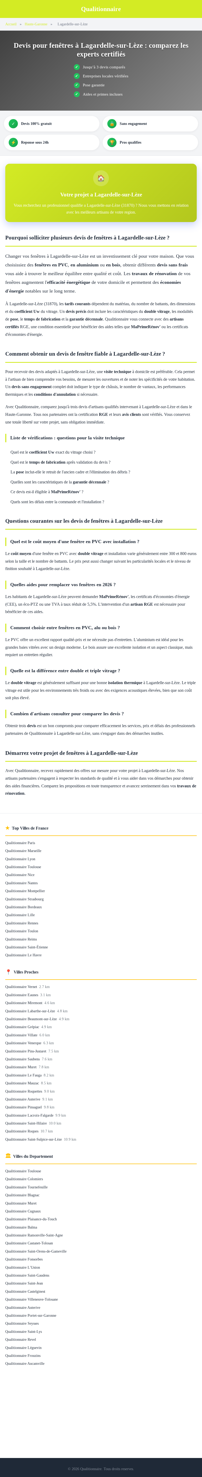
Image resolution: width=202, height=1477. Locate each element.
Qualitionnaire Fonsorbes (24, 1259)
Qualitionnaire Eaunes (22, 995)
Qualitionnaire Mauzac (22, 1083)
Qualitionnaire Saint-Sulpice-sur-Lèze (34, 1139)
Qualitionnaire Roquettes (24, 1091)
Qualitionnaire (101, 9)
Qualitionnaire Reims (21, 939)
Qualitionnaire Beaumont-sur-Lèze (31, 1019)
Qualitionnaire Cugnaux (23, 1211)
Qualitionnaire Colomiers (24, 1179)
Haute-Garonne (36, 24)
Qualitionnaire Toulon (21, 931)
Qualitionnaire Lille (20, 915)
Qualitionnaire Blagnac (22, 1195)
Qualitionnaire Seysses (22, 1323)
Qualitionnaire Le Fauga (24, 1075)
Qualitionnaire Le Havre (23, 955)
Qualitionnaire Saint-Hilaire (26, 1123)
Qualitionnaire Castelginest (25, 1291)
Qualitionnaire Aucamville (24, 1363)
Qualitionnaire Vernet (21, 987)
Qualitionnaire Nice (19, 875)
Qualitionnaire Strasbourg (24, 899)
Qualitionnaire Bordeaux (23, 907)
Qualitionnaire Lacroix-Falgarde (29, 1115)
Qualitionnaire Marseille (23, 851)
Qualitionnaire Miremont (24, 1003)
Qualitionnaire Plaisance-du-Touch (31, 1219)
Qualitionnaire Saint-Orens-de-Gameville (36, 1251)
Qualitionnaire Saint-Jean (24, 1283)
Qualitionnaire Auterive (23, 1099)
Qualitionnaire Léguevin (23, 1348)
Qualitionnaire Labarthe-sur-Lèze (30, 1011)
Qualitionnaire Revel (20, 1339)
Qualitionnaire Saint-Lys (23, 1331)
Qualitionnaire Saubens (23, 1059)
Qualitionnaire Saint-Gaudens (27, 1275)
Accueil (11, 24)
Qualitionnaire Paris (20, 843)
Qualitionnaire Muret (21, 1067)
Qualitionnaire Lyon (20, 859)
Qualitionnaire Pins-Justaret (26, 1051)
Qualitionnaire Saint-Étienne (26, 947)
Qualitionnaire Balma (21, 1227)
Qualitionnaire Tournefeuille (26, 1187)
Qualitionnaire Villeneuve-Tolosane (31, 1299)
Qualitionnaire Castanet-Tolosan (29, 1243)
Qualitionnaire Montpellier (25, 891)
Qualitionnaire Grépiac (22, 1027)
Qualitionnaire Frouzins (23, 1355)
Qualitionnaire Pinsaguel (24, 1107)
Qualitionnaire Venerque (23, 1043)
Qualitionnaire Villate (21, 1035)
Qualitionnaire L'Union (22, 1267)
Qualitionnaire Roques (22, 1131)
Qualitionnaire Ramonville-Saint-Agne (34, 1235)
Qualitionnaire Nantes (21, 883)
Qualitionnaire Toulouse (23, 867)
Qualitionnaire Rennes (21, 923)
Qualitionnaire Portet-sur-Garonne (30, 1315)
